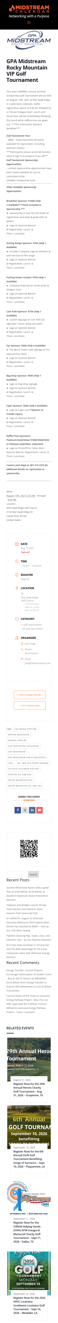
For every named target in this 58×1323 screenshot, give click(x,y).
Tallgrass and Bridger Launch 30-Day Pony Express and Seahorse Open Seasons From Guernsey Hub (26, 909)
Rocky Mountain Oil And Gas (25, 786)
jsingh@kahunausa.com (38, 663)
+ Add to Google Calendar (29, 694)
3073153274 (31, 653)
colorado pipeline (26, 729)
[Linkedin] (32, 810)
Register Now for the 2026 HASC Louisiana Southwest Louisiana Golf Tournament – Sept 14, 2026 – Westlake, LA (29, 1305)
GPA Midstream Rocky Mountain (26, 757)
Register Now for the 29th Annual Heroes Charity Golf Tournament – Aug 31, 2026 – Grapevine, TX (29, 1089)
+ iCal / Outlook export (30, 705)
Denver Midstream (18, 734)
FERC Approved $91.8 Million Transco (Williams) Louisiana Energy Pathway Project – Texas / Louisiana (26, 1008)
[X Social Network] (25, 810)
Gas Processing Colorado (23, 746)
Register (25, 579)
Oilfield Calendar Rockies (23, 768)
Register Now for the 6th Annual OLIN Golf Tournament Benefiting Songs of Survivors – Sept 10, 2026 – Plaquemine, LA (29, 1159)
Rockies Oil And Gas (20, 774)
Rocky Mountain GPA (20, 780)
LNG (10, 763)
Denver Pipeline (17, 740)
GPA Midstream (17, 751)
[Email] (39, 810)
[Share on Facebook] (18, 810)
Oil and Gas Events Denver (32, 763)
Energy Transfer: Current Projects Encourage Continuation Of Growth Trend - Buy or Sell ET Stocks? (28, 974)
